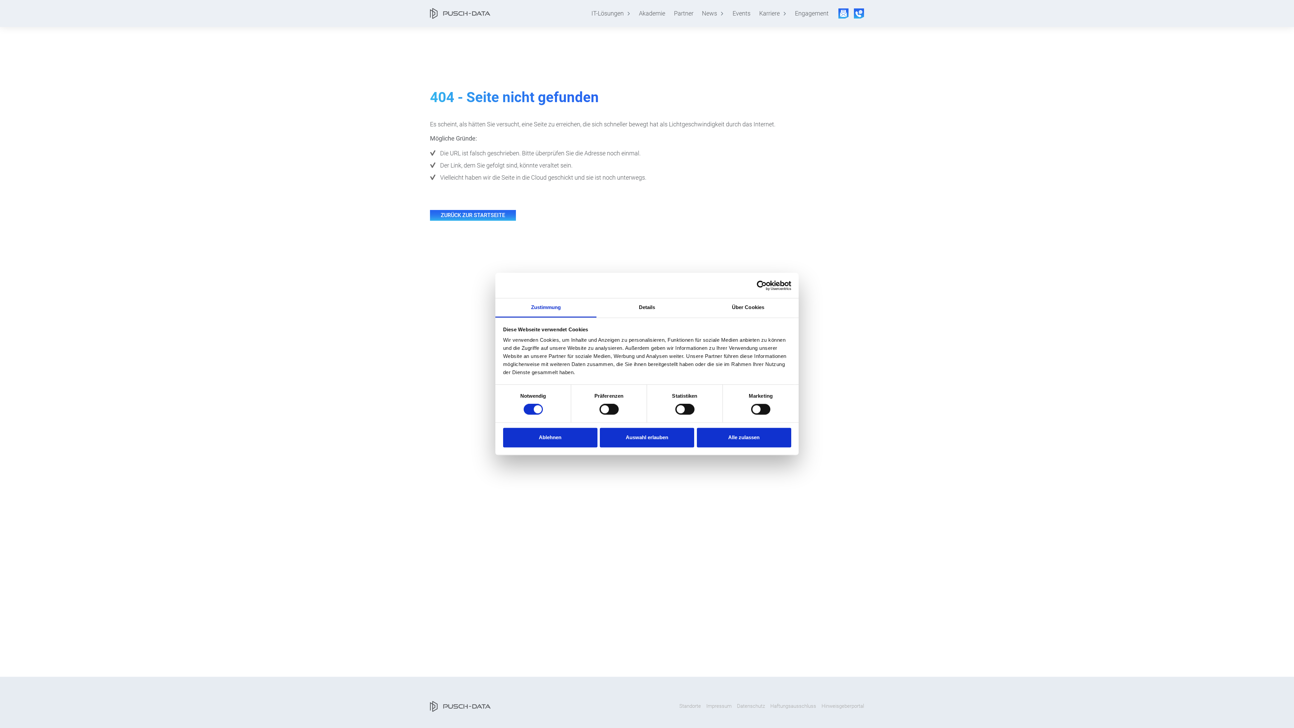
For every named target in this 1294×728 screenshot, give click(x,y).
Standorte (690, 706)
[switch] (609, 409)
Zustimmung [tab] (546, 307)
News (709, 13)
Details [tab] (647, 307)
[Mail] (843, 13)
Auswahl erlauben (647, 437)
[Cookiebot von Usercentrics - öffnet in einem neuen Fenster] (761, 285)
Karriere (769, 13)
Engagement (812, 13)
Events (741, 13)
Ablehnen (550, 437)
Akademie (652, 13)
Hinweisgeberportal (843, 706)
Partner (684, 13)
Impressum (719, 706)
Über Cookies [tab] (748, 307)
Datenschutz (751, 706)
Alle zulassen (744, 437)
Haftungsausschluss (793, 706)
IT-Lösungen (607, 13)
